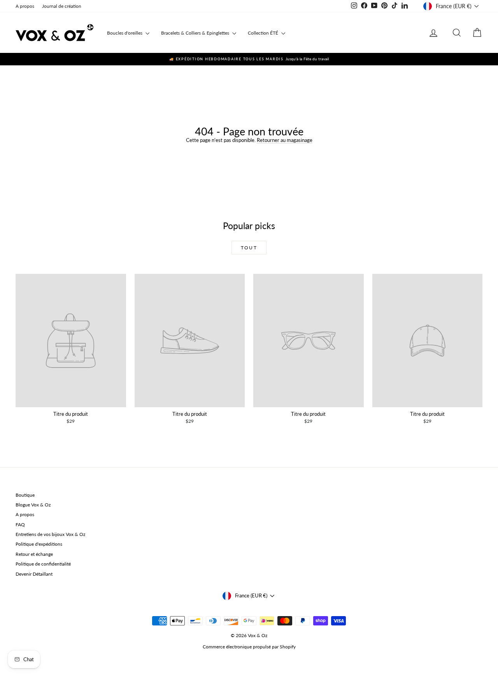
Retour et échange (34, 554)
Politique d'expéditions (39, 544)
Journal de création (61, 6)
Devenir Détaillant (34, 574)
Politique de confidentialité (43, 564)
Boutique (25, 495)
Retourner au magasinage (284, 140)
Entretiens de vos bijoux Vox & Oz (50, 534)
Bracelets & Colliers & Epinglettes (195, 33)
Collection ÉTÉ (263, 33)
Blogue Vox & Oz (33, 505)
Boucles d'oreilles (125, 33)
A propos (25, 6)
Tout (249, 247)
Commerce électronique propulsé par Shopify (249, 647)
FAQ (20, 524)
